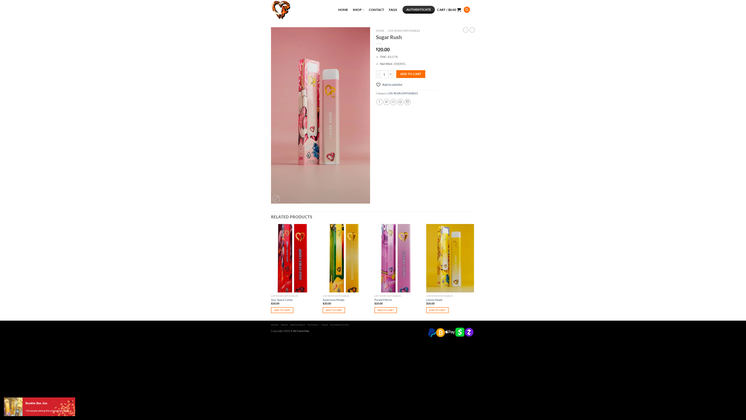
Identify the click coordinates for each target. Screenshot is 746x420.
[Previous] (271, 272)
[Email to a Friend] (393, 102)
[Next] (474, 272)
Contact (376, 9)
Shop (357, 10)
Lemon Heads (434, 299)
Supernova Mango (333, 299)
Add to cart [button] (282, 310)
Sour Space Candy (282, 299)
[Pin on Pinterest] (400, 102)
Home (343, 9)
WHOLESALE (297, 324)
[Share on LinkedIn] (407, 102)
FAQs (393, 9)
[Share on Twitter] (386, 102)
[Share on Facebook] (379, 102)
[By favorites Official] (290, 9)
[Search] (467, 10)
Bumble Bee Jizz (36, 403)
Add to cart (411, 74)
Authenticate (339, 324)
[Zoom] (276, 199)
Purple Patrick (383, 299)
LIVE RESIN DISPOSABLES (404, 30)
